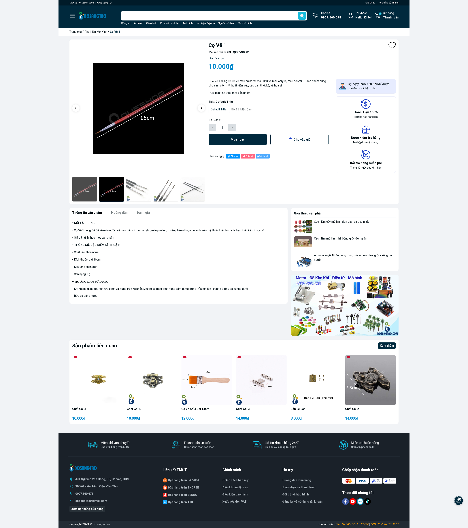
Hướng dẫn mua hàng (296, 480)
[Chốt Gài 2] (370, 380)
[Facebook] (346, 501)
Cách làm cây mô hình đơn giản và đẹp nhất (341, 221)
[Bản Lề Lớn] (316, 380)
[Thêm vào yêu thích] (392, 45)
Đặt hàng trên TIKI (180, 502)
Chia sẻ (234, 156)
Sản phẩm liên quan (94, 346)
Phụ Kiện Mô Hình (95, 31)
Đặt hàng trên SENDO (182, 495)
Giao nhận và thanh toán (298, 487)
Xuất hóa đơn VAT (234, 501)
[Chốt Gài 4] (152, 380)
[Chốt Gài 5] (97, 380)
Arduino (138, 23)
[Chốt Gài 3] (261, 380)
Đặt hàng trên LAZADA (183, 480)
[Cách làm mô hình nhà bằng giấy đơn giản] (303, 243)
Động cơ (126, 23)
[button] (76, 108)
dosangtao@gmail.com (91, 501)
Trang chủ (75, 31)
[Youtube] (353, 501)
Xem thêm (387, 345)
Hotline (331, 15)
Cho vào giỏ (302, 139)
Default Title (218, 109)
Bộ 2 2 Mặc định (241, 109)
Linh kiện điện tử (205, 23)
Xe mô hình (245, 23)
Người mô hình (226, 23)
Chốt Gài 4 (134, 409)
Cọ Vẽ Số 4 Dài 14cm (195, 409)
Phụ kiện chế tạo (170, 23)
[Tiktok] (367, 501)
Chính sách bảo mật (235, 480)
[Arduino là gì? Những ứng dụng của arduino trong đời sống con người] (303, 260)
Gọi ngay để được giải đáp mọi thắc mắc (368, 86)
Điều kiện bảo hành (235, 494)
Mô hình (188, 23)
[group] (138, 108)
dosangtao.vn (101, 524)
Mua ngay (238, 139)
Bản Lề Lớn (298, 409)
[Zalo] (360, 501)
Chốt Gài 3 (243, 409)
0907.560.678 (84, 493)
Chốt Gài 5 (79, 409)
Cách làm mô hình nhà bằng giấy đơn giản (340, 238)
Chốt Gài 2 (352, 409)
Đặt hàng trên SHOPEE (183, 487)
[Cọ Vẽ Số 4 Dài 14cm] (206, 380)
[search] (302, 16)
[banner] (345, 305)
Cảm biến (151, 23)
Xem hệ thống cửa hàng (87, 509)
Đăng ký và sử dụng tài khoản (302, 501)
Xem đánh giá (217, 58)
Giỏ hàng (389, 15)
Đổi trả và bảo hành (295, 494)
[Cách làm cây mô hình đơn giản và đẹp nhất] (303, 226)
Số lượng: (215, 120)
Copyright (75, 524)
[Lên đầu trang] (458, 510)
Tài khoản (363, 15)
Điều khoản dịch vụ (235, 487)
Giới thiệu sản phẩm (309, 213)
